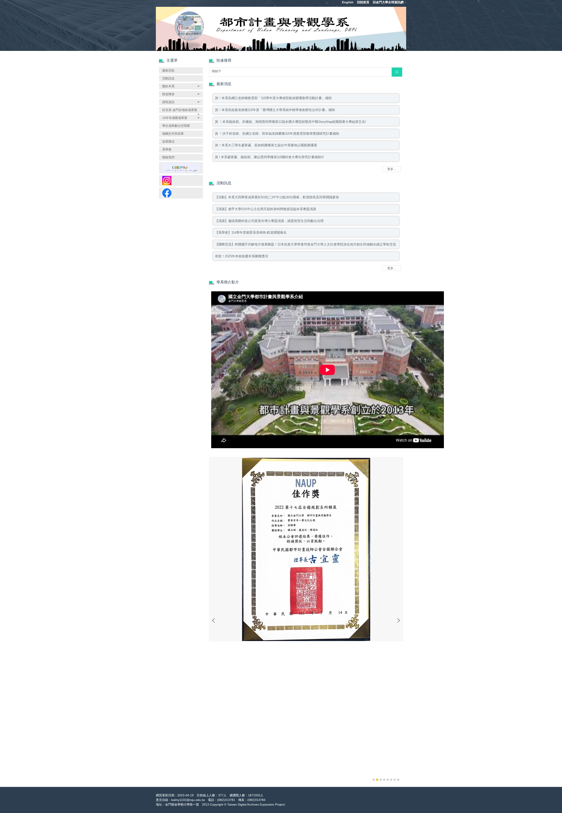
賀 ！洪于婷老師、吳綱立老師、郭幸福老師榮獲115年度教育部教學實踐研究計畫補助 (277, 133)
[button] (181, 86)
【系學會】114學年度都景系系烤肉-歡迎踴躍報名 (251, 232)
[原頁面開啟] (181, 168)
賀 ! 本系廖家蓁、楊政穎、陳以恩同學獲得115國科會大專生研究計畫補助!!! (269, 157)
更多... (391, 169)
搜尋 (397, 72)
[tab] (373, 779)
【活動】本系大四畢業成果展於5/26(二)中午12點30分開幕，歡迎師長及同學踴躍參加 (277, 197)
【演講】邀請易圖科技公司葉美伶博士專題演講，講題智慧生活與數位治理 (269, 221)
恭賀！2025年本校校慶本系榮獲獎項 (241, 256)
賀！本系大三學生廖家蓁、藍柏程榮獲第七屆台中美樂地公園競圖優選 (266, 145)
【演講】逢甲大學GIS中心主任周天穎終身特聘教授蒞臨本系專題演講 (265, 209)
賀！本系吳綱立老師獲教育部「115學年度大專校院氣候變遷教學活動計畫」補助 (273, 98)
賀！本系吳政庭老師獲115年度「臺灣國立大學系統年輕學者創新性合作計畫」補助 (275, 110)
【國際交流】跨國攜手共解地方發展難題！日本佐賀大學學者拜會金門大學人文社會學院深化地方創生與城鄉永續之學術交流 (305, 244)
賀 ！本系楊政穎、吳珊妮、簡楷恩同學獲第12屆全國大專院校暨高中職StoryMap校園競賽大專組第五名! (290, 122)
